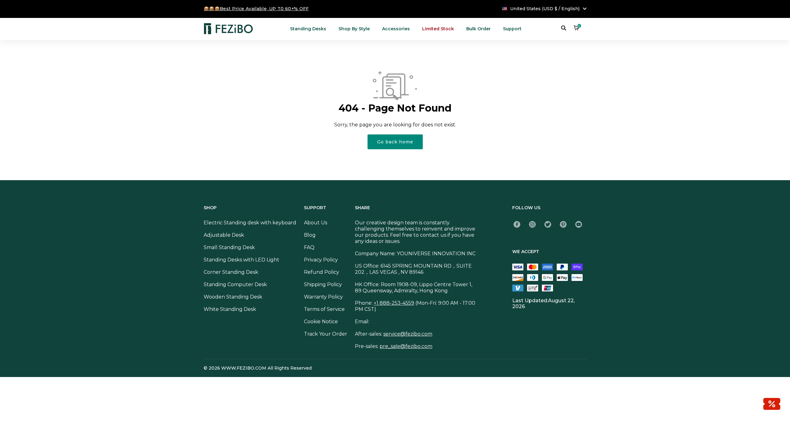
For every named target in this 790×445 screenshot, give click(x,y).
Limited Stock (438, 28)
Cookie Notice (321, 321)
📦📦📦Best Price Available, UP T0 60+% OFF (256, 8)
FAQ (309, 247)
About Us (315, 223)
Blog (310, 235)
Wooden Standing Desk (233, 297)
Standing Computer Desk (235, 284)
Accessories (396, 28)
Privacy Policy (321, 260)
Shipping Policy (323, 284)
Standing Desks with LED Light (241, 260)
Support (512, 28)
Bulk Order (478, 28)
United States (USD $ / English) (545, 8)
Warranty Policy (323, 297)
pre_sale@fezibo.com (406, 346)
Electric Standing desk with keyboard (250, 223)
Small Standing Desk (229, 247)
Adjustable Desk (224, 235)
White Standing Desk (230, 309)
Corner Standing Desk (231, 272)
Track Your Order (325, 334)
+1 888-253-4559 (394, 303)
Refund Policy (321, 272)
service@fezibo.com (407, 334)
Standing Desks (308, 28)
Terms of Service (324, 309)
